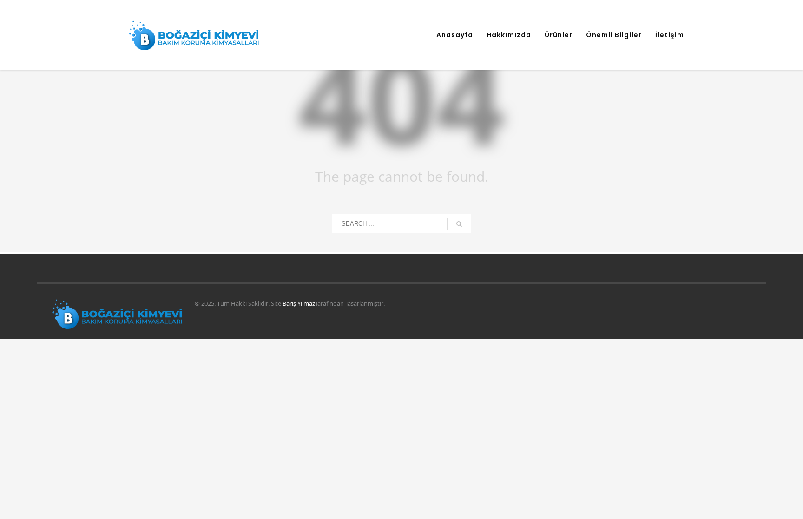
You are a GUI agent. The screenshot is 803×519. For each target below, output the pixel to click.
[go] (459, 224)
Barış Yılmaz (299, 303)
